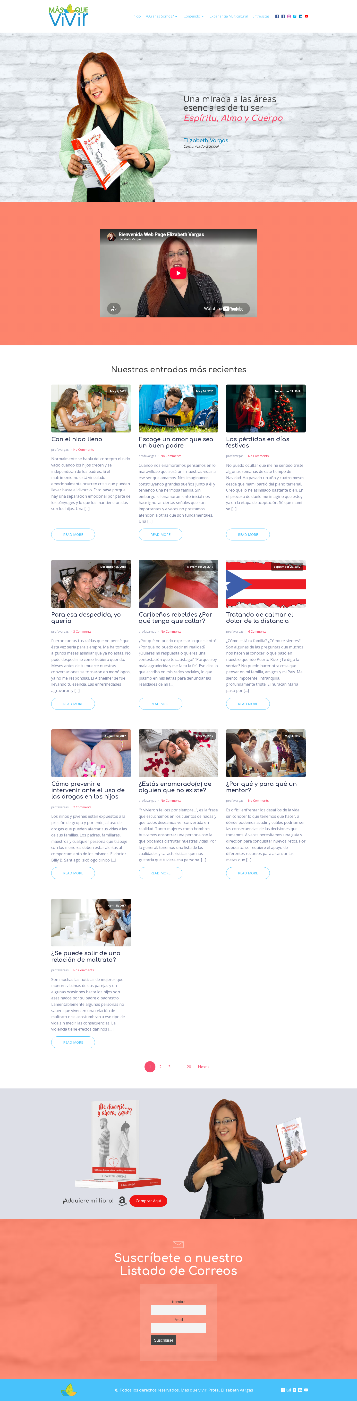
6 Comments (257, 631)
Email (178, 1319)
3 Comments (82, 631)
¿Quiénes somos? (160, 16)
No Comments (83, 449)
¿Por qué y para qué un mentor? (261, 787)
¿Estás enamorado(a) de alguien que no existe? (175, 787)
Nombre (178, 1301)
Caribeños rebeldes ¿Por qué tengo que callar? (175, 618)
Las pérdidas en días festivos (257, 442)
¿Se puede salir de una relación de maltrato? (85, 956)
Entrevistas (261, 16)
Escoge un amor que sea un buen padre (176, 442)
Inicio (137, 16)
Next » (204, 1066)
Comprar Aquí (148, 1200)
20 (189, 1066)
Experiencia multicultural (229, 16)
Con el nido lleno (76, 439)
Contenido (192, 16)
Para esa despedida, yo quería (86, 618)
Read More (73, 534)
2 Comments (82, 807)
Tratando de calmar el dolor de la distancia (259, 618)
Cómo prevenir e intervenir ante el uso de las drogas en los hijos (88, 790)
